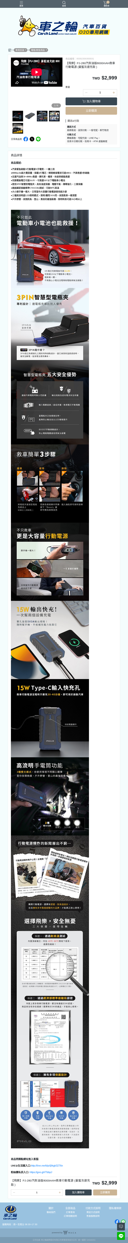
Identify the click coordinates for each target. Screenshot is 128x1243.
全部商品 (70, 1208)
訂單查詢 (70, 1212)
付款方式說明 (93, 1208)
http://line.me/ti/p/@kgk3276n (47, 1165)
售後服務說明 (93, 1216)
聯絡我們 (51, 1212)
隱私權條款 (115, 1208)
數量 (68, 87)
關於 (51, 1208)
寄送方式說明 (93, 1212)
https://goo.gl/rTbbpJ (41, 1172)
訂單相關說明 (70, 1216)
